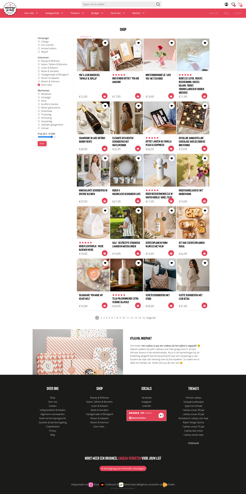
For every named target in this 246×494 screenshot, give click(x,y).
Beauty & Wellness (50, 60)
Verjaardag (46, 121)
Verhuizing (46, 117)
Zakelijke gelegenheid (52, 124)
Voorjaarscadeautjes (193, 401)
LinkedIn (146, 405)
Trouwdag (46, 114)
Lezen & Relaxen (49, 67)
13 (135, 317)
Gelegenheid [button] (52, 13)
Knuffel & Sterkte (49, 104)
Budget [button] (95, 13)
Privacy (52, 430)
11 (127, 317)
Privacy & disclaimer (127, 488)
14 (139, 317)
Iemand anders (48, 48)
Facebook (146, 397)
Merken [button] (136, 13)
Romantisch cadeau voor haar (193, 418)
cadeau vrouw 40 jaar (193, 414)
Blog (226, 13)
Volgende (151, 317)
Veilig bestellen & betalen (52, 410)
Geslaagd (46, 97)
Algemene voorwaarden (53, 414)
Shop (52, 397)
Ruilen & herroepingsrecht (52, 418)
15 (143, 317)
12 (131, 317)
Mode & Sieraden (50, 71)
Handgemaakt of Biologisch (55, 74)
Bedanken (46, 93)
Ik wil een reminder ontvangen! (123, 468)
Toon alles (193, 443)
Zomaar (45, 128)
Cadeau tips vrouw (193, 430)
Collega (45, 41)
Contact (238, 13)
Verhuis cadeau (193, 397)
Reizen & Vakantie (50, 78)
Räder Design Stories (193, 422)
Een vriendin (47, 45)
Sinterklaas (46, 111)
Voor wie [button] (29, 13)
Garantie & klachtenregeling (53, 422)
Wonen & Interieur (50, 81)
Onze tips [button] (116, 13)
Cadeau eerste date (193, 434)
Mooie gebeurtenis (50, 107)
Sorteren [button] (85, 36)
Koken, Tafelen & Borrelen (54, 64)
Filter (42, 143)
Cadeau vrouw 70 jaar (193, 426)
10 (123, 317)
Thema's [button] (75, 13)
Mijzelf (44, 51)
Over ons (213, 13)
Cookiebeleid (52, 426)
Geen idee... (47, 84)
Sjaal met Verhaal (193, 405)
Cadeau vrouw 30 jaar (193, 410)
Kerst (43, 100)
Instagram (146, 401)
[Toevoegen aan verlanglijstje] (105, 43)
